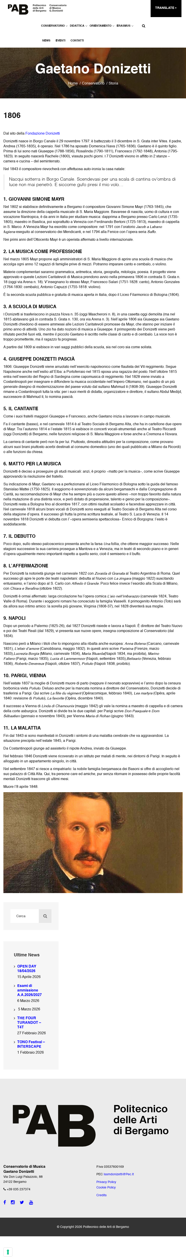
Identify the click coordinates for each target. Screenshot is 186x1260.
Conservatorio (53, 26)
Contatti (77, 40)
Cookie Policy (106, 1187)
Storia (113, 83)
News (46, 40)
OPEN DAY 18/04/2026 (26, 969)
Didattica (77, 26)
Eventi (60, 40)
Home (73, 83)
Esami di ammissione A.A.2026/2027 (29, 990)
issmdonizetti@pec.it (119, 1174)
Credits (101, 1195)
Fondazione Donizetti (42, 134)
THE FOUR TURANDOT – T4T (29, 1023)
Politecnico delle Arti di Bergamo (106, 1227)
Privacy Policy (106, 1182)
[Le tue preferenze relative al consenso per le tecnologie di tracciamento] (8, 1252)
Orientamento (100, 26)
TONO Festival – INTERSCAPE (31, 1044)
